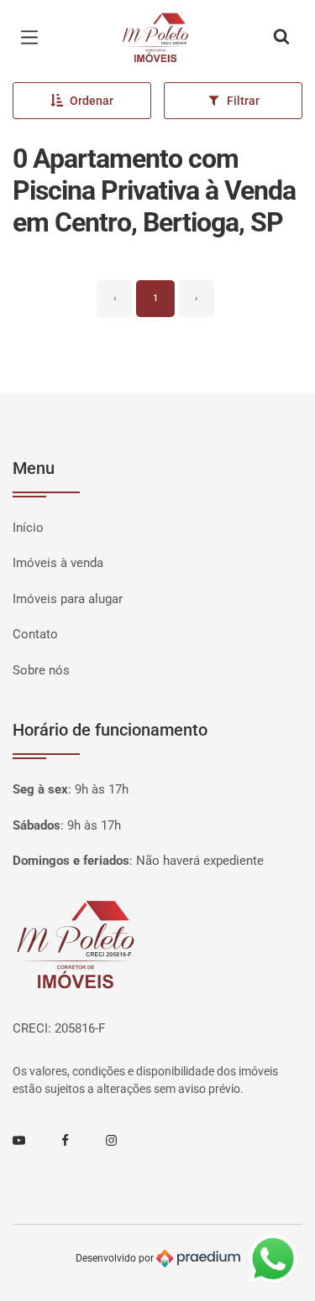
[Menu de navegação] (34, 38)
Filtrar (243, 100)
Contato (35, 634)
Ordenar (91, 100)
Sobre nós (41, 670)
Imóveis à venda (58, 562)
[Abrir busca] (281, 38)
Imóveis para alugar (68, 598)
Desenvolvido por (116, 1258)
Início (28, 527)
